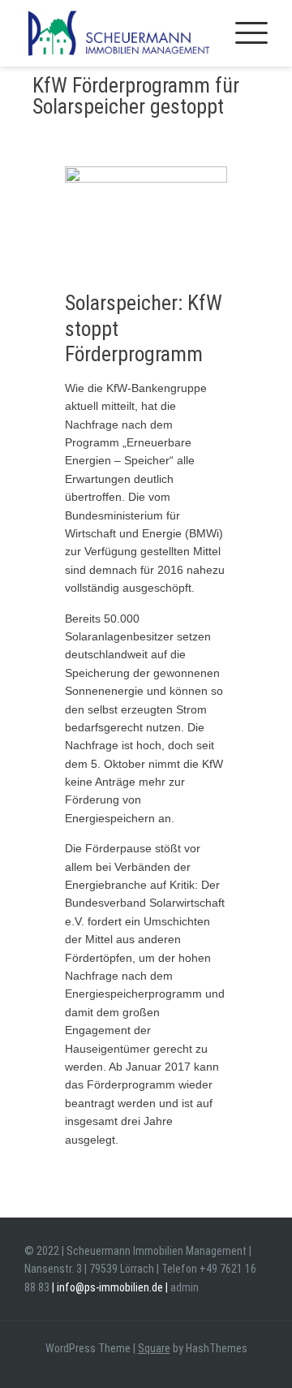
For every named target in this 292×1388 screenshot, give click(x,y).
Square (154, 1348)
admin (184, 1287)
